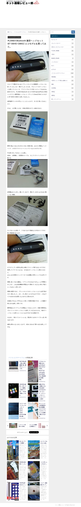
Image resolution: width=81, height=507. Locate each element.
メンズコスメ (62, 62)
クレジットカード (62, 43)
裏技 (62, 84)
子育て (62, 54)
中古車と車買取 (62, 50)
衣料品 (62, 91)
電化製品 (62, 77)
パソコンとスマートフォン (14, 37)
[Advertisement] (40, 17)
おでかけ (62, 69)
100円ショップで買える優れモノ (62, 80)
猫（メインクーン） (62, 99)
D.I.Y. (62, 65)
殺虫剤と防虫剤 (62, 58)
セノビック (62, 39)
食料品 (62, 95)
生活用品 (62, 88)
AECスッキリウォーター (62, 47)
